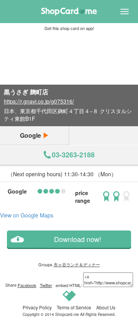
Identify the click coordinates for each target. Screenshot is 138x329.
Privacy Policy (37, 307)
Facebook (27, 285)
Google (31, 135)
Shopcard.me (67, 314)
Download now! (77, 239)
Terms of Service (74, 307)
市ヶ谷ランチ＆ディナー (77, 264)
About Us (105, 307)
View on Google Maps (26, 215)
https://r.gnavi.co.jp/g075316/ (39, 101)
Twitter (46, 285)
